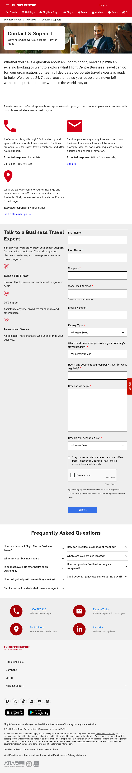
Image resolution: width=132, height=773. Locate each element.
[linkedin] (31, 701)
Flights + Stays (50, 12)
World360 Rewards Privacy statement (67, 755)
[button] (129, 386)
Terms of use (51, 749)
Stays (70, 12)
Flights (13, 12)
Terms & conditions (33, 749)
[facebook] (7, 701)
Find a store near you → (18, 214)
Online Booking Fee (96, 739)
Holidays (30, 12)
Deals (115, 12)
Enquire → (73, 163)
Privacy (17, 749)
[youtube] (39, 701)
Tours (84, 12)
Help (101, 5)
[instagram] (15, 701)
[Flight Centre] (24, 5)
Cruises (99, 12)
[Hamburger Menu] (8, 5)
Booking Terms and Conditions (39, 744)
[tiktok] (23, 701)
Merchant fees (83, 741)
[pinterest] (47, 701)
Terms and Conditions (105, 734)
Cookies (8, 749)
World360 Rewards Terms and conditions (25, 755)
